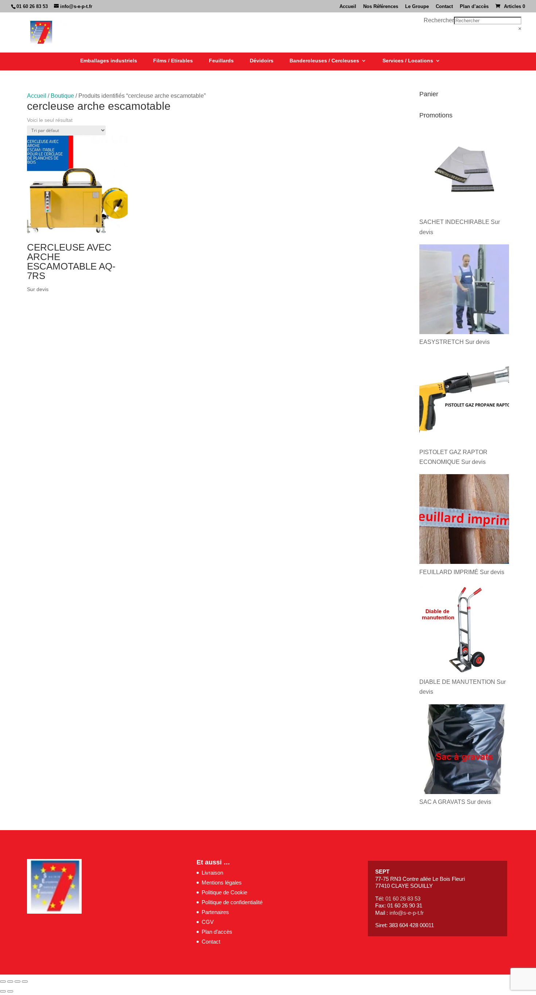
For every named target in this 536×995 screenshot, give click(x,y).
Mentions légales (222, 882)
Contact (444, 6)
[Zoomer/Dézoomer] (3, 981)
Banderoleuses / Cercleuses (324, 60)
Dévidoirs (261, 60)
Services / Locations (407, 60)
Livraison (212, 873)
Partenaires (215, 912)
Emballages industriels (108, 60)
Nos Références (380, 6)
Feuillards (221, 60)
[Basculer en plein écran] (10, 981)
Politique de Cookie (224, 892)
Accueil (347, 6)
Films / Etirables (173, 60)
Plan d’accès (474, 6)
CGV (208, 922)
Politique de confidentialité (232, 902)
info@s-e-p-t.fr (406, 913)
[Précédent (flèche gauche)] (3, 991)
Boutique (62, 96)
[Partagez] (17, 981)
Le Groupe (417, 6)
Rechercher (439, 20)
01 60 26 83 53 (32, 6)
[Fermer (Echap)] (25, 981)
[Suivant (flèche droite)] (10, 991)
